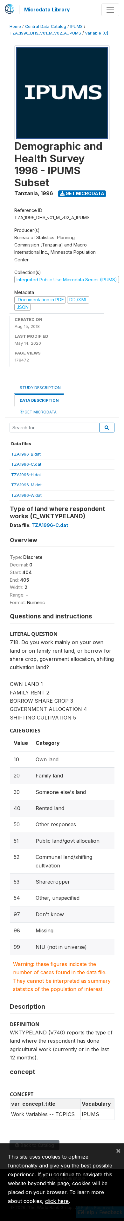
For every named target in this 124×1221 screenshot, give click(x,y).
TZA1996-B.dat (26, 454)
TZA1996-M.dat (26, 484)
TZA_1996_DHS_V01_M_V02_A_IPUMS (45, 33)
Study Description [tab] (40, 387)
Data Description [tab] (39, 400)
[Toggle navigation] (110, 9)
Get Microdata (84, 193)
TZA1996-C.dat (26, 464)
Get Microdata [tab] (40, 412)
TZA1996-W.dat (26, 495)
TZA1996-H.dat (26, 474)
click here (57, 1201)
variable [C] (96, 33)
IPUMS (76, 26)
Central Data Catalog (45, 26)
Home (15, 26)
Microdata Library (47, 9)
